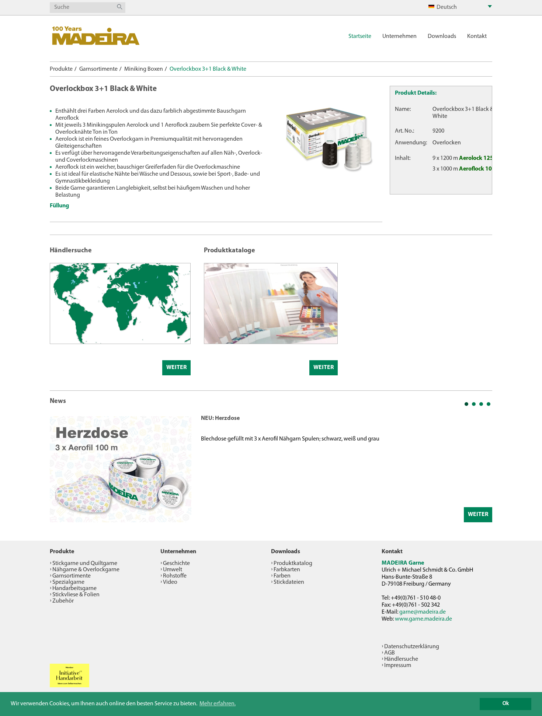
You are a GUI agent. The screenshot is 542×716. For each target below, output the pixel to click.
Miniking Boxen (143, 69)
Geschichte (176, 563)
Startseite (359, 36)
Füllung (59, 206)
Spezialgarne (68, 582)
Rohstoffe (175, 576)
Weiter (176, 368)
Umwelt (172, 570)
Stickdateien (289, 582)
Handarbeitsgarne (74, 589)
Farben (282, 576)
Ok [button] (506, 703)
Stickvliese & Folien (76, 595)
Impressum (397, 665)
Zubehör (63, 601)
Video (170, 582)
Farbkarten (287, 570)
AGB (389, 653)
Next (483, 468)
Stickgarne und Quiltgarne (84, 563)
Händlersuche (401, 659)
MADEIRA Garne (403, 563)
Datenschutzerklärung (411, 647)
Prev (59, 468)
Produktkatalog (293, 563)
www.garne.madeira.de (423, 619)
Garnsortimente (98, 69)
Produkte (61, 69)
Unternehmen (399, 36)
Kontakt (477, 36)
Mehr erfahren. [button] (217, 704)
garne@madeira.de (422, 612)
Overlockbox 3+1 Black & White (208, 69)
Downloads (442, 36)
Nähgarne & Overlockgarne (85, 570)
